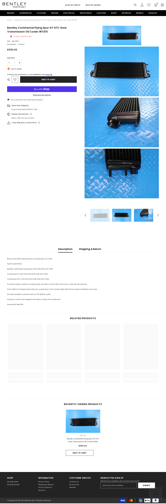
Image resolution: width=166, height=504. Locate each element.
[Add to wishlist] (15, 79)
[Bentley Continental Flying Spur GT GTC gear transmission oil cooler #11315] (83, 421)
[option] (100, 215)
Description (65, 249)
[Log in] (142, 5)
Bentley (83, 435)
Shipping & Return (90, 249)
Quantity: (11, 58)
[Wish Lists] (148, 5)
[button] (85, 215)
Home (9, 20)
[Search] (135, 5)
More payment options (42, 95)
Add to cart (49, 79)
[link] (25, 377)
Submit (146, 485)
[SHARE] (9, 80)
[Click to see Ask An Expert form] (155, 493)
